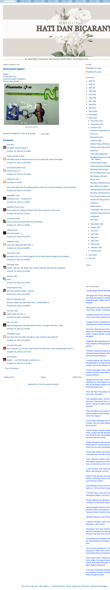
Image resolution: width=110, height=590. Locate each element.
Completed (94, 216)
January (94, 251)
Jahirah (10, 230)
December (95, 121)
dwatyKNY (11, 195)
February (95, 247)
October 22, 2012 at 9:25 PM (18, 294)
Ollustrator (85, 586)
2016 (91, 104)
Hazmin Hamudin (14, 299)
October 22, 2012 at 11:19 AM (19, 151)
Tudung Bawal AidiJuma (100, 190)
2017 (91, 101)
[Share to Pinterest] (48, 134)
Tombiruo (94, 203)
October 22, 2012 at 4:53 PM (18, 237)
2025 (91, 81)
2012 (91, 118)
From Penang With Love (100, 173)
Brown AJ (94, 151)
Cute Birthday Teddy (98, 163)
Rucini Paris (95, 179)
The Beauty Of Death (98, 176)
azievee (10, 276)
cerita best (11, 218)
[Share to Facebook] (46, 134)
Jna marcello (12, 345)
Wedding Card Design (99, 169)
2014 (91, 111)
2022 (91, 84)
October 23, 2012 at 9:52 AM (18, 317)
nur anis (10, 311)
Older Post (77, 377)
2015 (91, 108)
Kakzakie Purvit (13, 207)
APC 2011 (94, 220)
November (95, 124)
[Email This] (41, 134)
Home (43, 377)
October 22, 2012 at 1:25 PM (18, 202)
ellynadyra (11, 334)
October (94, 128)
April (93, 241)
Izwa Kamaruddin (14, 168)
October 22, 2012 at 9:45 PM (18, 306)
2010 (91, 258)
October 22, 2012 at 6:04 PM (18, 260)
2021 (91, 88)
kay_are (10, 322)
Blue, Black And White (99, 186)
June (93, 234)
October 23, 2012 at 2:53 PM (18, 329)
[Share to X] (45, 134)
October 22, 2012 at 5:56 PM (18, 248)
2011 (91, 255)
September (95, 224)
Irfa (8, 145)
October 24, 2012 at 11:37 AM (19, 363)
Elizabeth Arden (96, 137)
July (93, 231)
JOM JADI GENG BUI (98, 154)
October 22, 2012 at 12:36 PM (19, 190)
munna (9, 357)
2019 (91, 94)
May (93, 237)
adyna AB (11, 179)
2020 (91, 91)
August (94, 227)
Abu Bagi (10, 265)
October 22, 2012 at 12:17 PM (19, 174)
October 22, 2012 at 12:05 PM (19, 163)
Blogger (104, 586)
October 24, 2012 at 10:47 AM (19, 352)
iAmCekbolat (12, 288)
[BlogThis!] (43, 134)
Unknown (11, 242)
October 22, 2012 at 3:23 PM (18, 213)
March (93, 244)
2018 (91, 98)
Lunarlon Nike (96, 141)
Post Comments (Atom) (48, 384)
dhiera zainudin (13, 156)
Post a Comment (12, 368)
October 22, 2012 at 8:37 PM (18, 283)
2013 (91, 115)
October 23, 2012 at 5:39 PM (18, 340)
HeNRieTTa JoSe (94, 68)
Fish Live (94, 134)
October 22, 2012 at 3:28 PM (18, 225)
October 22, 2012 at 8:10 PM (18, 271)
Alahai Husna (95, 206)
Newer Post (9, 377)
